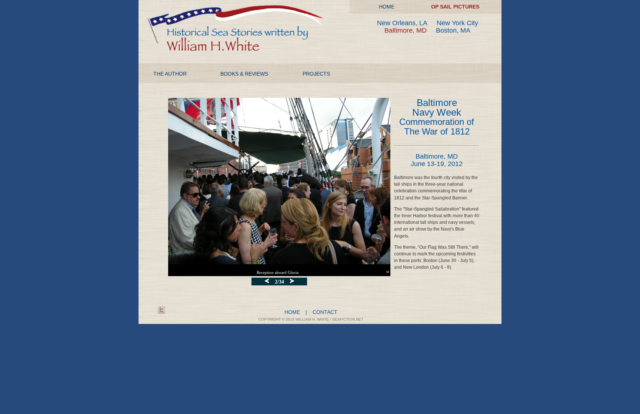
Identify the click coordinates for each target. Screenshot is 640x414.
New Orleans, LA (402, 23)
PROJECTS (316, 74)
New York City (457, 23)
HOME (386, 7)
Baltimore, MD (405, 30)
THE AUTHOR (170, 74)
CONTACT (325, 312)
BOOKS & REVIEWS (244, 74)
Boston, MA (453, 30)
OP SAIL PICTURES (455, 7)
